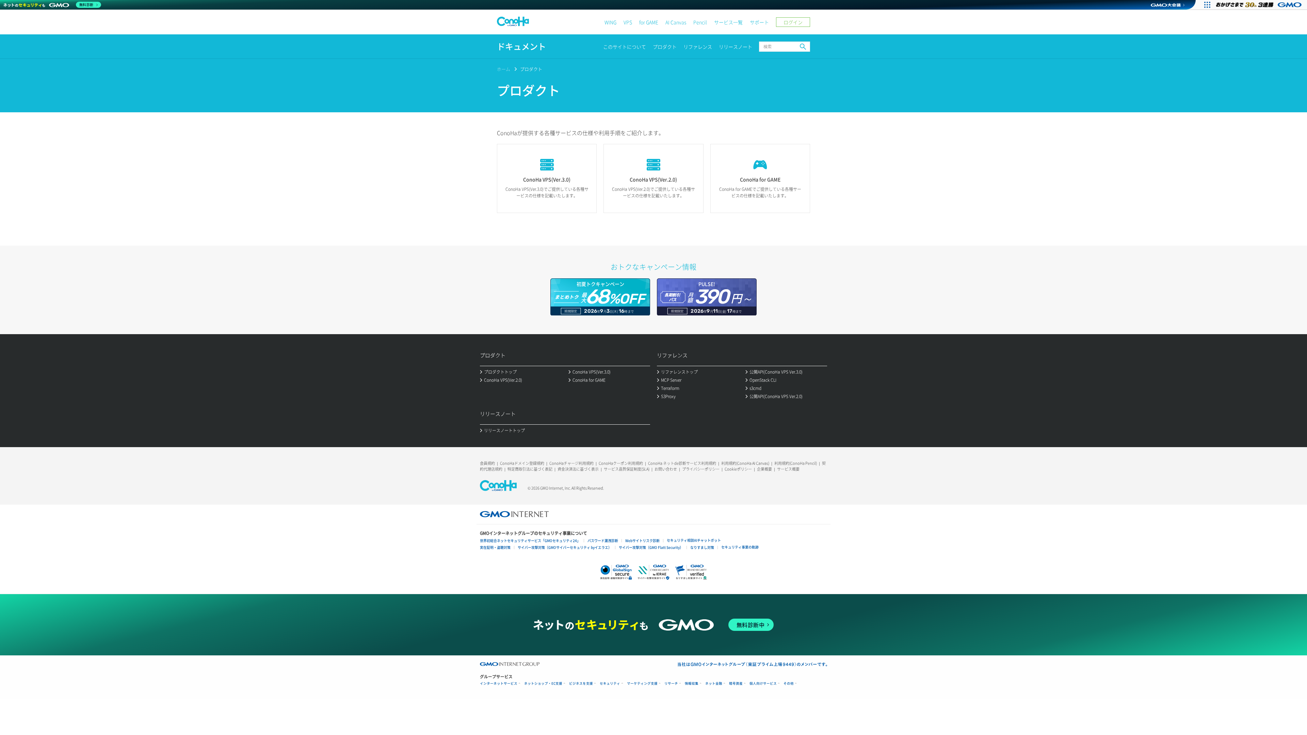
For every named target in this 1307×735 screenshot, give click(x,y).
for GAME (648, 22)
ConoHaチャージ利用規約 (571, 463)
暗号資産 (736, 683)
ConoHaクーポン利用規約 (621, 463)
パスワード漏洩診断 (602, 540)
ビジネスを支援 (581, 683)
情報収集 (691, 683)
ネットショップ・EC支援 (543, 683)
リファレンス (697, 46)
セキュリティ (610, 683)
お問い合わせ (666, 469)
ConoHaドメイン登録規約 (522, 463)
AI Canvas (675, 22)
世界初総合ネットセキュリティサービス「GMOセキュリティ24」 (530, 540)
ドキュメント (521, 46)
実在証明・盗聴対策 (495, 547)
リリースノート (735, 46)
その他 (789, 683)
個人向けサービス (763, 683)
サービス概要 (788, 469)
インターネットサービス (498, 683)
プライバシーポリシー (701, 469)
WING (610, 22)
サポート (759, 22)
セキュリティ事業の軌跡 (740, 547)
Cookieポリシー (738, 469)
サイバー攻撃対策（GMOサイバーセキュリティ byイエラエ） (565, 547)
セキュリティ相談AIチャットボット (694, 540)
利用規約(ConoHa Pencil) (795, 463)
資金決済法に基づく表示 (578, 469)
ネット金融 (713, 683)
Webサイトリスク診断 (642, 540)
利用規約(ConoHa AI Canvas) (745, 463)
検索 (803, 47)
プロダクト (665, 46)
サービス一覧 (728, 22)
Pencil (700, 22)
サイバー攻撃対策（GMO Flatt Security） (651, 547)
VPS (628, 22)
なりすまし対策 (702, 547)
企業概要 (764, 469)
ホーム (503, 69)
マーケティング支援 (642, 683)
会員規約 (487, 463)
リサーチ (671, 683)
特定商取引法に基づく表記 (529, 469)
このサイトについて (624, 46)
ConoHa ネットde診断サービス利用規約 (682, 463)
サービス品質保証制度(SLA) (626, 469)
